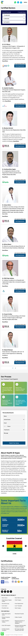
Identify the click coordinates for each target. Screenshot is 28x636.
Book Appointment (20, 66)
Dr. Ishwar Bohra (6, 205)
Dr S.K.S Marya (6, 44)
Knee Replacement (19, 603)
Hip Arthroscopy (5, 603)
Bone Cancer (4, 597)
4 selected (6, 18)
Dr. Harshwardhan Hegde (9, 169)
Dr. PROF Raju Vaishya (8, 278)
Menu (25, 2)
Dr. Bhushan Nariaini (7, 128)
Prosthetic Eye (5, 608)
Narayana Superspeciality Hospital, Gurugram (20, 626)
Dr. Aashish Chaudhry (7, 88)
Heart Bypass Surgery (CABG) (7, 600)
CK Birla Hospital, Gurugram (6, 629)
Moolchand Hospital (19, 613)
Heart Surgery (18, 600)
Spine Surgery (18, 608)
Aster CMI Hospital (6, 625)
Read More (5, 61)
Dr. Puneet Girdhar (7, 314)
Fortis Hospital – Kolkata (6, 621)
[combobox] (5, 426)
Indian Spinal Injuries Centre (6, 614)
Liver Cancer (4, 605)
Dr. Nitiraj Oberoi (6, 244)
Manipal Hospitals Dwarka (6, 618)
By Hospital (6, 22)
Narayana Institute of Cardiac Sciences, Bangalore (20, 622)
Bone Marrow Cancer (19, 597)
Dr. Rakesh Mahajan (7, 350)
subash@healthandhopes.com (21, 2)
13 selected (7, 15)
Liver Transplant (18, 605)
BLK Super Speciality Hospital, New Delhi (19, 629)
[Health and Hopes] (2, 2)
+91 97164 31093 (15, 2)
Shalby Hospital (18, 617)
